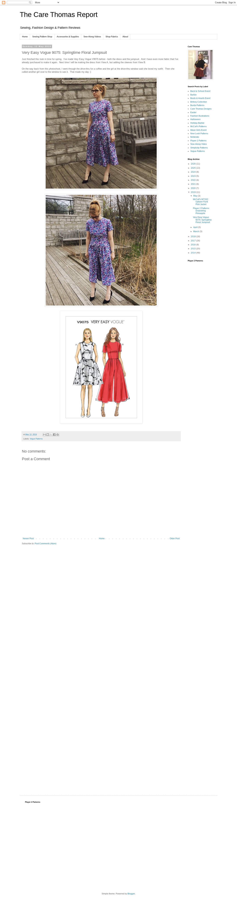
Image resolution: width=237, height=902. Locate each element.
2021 (193, 184)
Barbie (193, 95)
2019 (193, 192)
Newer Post (28, 538)
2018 (193, 236)
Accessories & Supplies (68, 36)
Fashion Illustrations (199, 116)
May (195, 196)
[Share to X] (51, 434)
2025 (193, 168)
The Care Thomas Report (59, 14)
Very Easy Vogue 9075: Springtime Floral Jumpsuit (202, 220)
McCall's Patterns (198, 126)
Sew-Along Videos (92, 36)
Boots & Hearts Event (200, 98)
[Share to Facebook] (54, 434)
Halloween (195, 119)
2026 (193, 164)
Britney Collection (198, 102)
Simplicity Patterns (199, 148)
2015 (193, 248)
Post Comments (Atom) (45, 543)
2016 (193, 244)
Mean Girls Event (198, 130)
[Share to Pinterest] (57, 434)
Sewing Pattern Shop (42, 36)
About (125, 36)
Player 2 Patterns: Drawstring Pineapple (201, 211)
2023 (193, 176)
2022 (193, 180)
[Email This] (44, 434)
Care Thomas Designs (200, 109)
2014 (193, 253)
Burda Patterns (197, 105)
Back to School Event (200, 91)
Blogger (131, 893)
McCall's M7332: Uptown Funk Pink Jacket (201, 202)
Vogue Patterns (36, 439)
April (195, 227)
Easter (193, 112)
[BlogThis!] (47, 434)
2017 (193, 240)
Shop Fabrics (111, 36)
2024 (193, 172)
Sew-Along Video (198, 144)
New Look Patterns (199, 133)
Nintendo (194, 137)
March (196, 231)
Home (25, 36)
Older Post (175, 538)
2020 (193, 188)
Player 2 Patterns (198, 140)
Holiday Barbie (197, 123)
